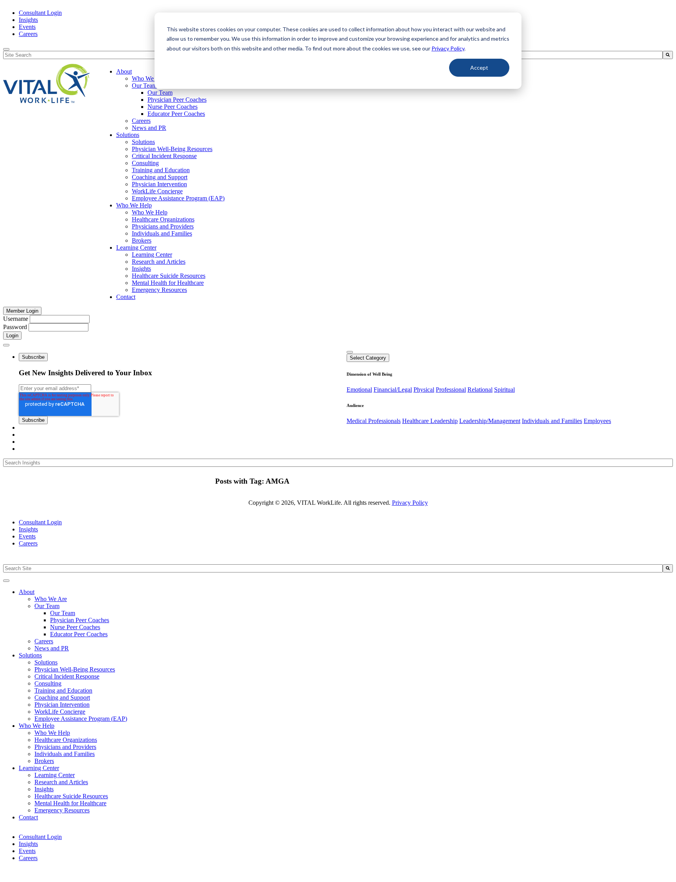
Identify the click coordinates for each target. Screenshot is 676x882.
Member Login (22, 311)
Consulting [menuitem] (145, 163)
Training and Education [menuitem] (161, 170)
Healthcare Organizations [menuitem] (163, 219)
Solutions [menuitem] (127, 134)
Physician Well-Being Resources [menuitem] (172, 149)
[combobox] (333, 568)
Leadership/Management (489, 421)
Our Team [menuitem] (144, 85)
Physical (424, 389)
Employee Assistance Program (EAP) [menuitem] (178, 198)
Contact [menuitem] (125, 296)
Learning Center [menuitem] (136, 247)
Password (15, 327)
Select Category (368, 358)
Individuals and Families (552, 421)
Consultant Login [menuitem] (40, 12)
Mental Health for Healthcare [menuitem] (168, 282)
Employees (597, 421)
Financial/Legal (393, 389)
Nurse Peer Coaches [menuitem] (172, 106)
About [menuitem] (124, 71)
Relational (480, 389)
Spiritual (504, 389)
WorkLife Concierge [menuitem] (157, 191)
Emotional (359, 389)
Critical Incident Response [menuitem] (164, 156)
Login (12, 335)
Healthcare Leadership (430, 421)
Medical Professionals (374, 421)
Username (15, 318)
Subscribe (33, 357)
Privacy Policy (447, 48)
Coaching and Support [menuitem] (159, 177)
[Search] (668, 55)
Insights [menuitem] (28, 19)
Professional (451, 389)
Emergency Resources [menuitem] (159, 289)
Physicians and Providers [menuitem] (163, 226)
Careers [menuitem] (28, 34)
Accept (479, 67)
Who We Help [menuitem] (134, 205)
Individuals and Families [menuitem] (162, 233)
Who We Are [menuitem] (148, 78)
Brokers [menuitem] (141, 240)
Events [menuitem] (27, 26)
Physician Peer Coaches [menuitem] (177, 99)
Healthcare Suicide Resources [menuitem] (168, 275)
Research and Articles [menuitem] (158, 261)
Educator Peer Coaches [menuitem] (176, 113)
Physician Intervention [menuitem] (159, 184)
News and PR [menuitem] (149, 127)
